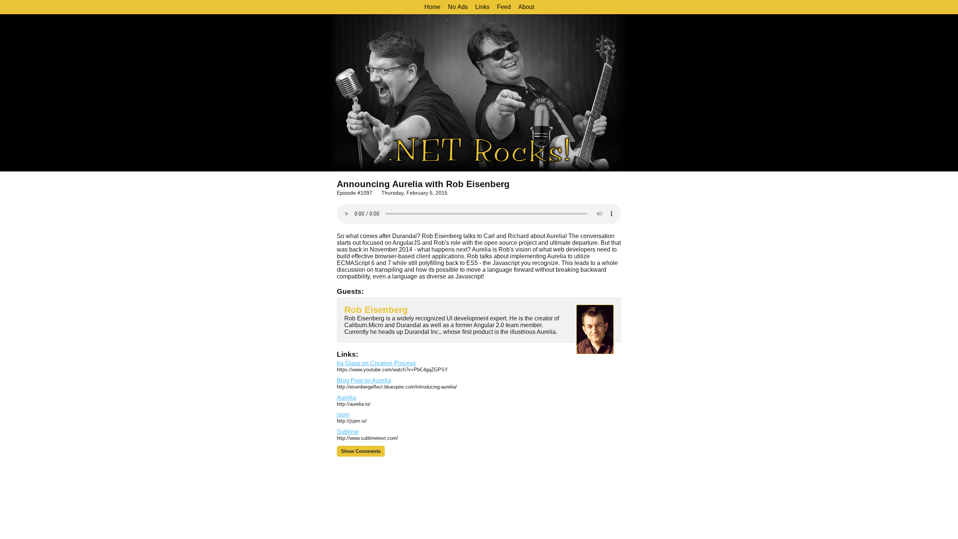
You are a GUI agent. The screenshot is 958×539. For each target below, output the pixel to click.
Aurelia (346, 398)
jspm (343, 414)
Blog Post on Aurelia (364, 380)
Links (482, 7)
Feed (504, 7)
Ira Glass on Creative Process (376, 363)
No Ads (458, 7)
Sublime (348, 432)
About (526, 7)
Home (432, 7)
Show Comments (361, 451)
